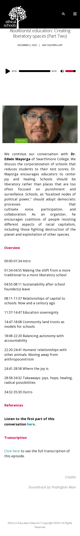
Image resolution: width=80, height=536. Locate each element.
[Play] (8, 71)
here (31, 424)
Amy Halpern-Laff (52, 45)
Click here (12, 451)
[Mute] (62, 71)
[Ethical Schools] (14, 14)
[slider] (70, 73)
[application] (40, 71)
